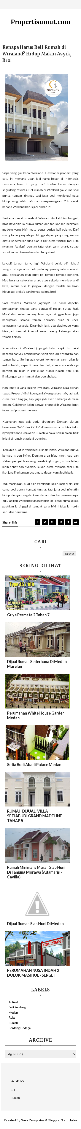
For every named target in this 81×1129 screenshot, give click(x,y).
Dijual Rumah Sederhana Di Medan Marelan (37, 664)
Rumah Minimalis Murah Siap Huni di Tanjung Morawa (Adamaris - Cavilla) (36, 872)
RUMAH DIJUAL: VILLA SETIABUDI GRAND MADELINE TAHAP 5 (34, 816)
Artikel (13, 1002)
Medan (13, 1012)
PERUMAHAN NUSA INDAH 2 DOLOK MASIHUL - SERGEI (33, 973)
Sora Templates (32, 1120)
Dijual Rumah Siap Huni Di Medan (35, 923)
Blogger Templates (62, 1120)
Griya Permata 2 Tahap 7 (28, 614)
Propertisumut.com (40, 22)
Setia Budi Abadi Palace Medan (34, 764)
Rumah (13, 1022)
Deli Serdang (17, 1007)
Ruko (12, 1017)
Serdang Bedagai (20, 1028)
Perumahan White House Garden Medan (36, 715)
